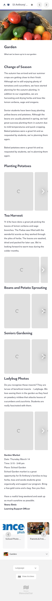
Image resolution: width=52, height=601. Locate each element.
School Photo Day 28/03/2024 (14, 539)
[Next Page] (46, 5)
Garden (13, 554)
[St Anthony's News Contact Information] (32, 5)
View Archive (28, 576)
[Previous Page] (39, 5)
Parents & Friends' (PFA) (38, 539)
